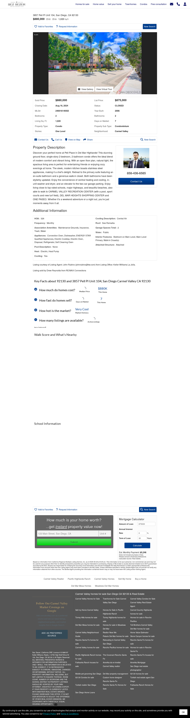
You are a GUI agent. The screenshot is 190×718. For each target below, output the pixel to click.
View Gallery (87, 89)
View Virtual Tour (104, 89)
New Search (149, 26)
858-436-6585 (136, 173)
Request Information (68, 26)
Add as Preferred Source (52, 634)
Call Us (58, 139)
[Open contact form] (171, 3)
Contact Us (43, 139)
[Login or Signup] (185, 3)
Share (90, 139)
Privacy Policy (49, 713)
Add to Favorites (45, 26)
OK (183, 712)
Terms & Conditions (70, 713)
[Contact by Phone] (178, 3)
